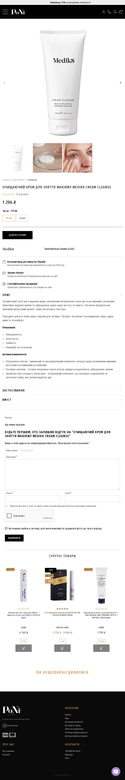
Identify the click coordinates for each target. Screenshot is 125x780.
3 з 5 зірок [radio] (27, 450)
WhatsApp (69, 755)
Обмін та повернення (74, 729)
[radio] (8, 218)
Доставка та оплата (73, 725)
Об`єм (6, 211)
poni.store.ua (12, 725)
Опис (6, 295)
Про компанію (8, 751)
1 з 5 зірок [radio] (22, 450)
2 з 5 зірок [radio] (24, 450)
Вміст (6, 400)
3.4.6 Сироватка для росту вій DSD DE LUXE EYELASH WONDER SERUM (62, 614)
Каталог (68, 715)
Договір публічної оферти (76, 736)
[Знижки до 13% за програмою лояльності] (62, 2)
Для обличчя (19, 180)
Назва (9, 493)
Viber (67, 758)
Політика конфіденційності (76, 732)
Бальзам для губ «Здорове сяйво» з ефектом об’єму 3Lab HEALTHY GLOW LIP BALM (23, 615)
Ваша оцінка (12, 450)
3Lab (23, 627)
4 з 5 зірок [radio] (29, 450)
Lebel (101, 627)
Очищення (32, 180)
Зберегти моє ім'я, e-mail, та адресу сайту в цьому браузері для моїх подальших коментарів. (53, 506)
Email (68, 493)
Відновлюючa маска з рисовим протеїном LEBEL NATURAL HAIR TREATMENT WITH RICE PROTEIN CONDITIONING (101, 615)
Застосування (13, 390)
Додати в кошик (17, 235)
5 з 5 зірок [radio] (32, 450)
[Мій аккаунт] (103, 12)
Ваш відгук (12, 457)
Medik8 (71, 248)
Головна (6, 180)
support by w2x (62, 775)
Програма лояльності (74, 722)
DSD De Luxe (62, 627)
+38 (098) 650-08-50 (72, 751)
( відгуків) (22, 194)
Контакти (6, 755)
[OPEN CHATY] (115, 771)
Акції (67, 718)
